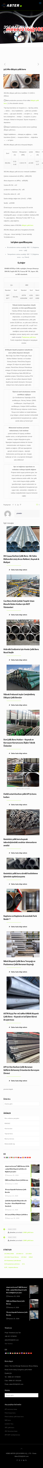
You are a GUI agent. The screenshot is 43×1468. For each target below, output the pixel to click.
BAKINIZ (7, 1123)
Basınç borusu (9, 1139)
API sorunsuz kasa (11, 1409)
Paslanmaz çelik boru (29, 337)
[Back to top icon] (21, 1448)
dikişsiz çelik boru (27, 225)
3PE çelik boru (9, 1427)
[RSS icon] (26, 1460)
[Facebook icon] (17, 1460)
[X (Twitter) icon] (19, 1460)
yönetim (19, 513)
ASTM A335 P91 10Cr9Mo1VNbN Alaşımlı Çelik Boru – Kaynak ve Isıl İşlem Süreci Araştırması (21, 1016)
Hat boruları (8, 1128)
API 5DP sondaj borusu (12, 1435)
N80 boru (8, 1420)
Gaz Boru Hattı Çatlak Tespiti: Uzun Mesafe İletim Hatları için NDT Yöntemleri (18, 604)
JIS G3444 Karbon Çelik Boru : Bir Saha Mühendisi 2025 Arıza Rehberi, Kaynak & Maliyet (21, 559)
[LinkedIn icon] (24, 1460)
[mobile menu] (40, 3)
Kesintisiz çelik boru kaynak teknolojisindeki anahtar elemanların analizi (20, 842)
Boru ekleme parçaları (12, 1118)
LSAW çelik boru (28, 1232)
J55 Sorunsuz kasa (11, 1431)
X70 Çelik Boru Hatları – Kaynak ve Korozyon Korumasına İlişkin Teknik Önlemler (19, 743)
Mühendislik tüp (10, 1144)
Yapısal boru (9, 1133)
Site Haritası (9, 1343)
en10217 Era (9, 1424)
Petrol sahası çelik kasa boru (14, 1416)
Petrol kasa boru (10, 1413)
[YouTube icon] (21, 1460)
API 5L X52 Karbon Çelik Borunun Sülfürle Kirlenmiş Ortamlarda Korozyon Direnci (21, 1070)
